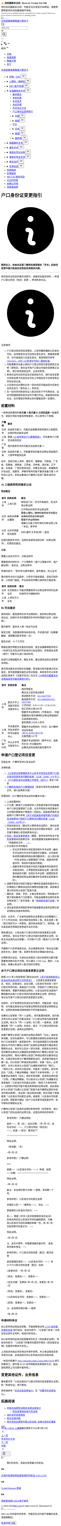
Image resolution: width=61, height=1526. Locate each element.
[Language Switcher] (30, 44)
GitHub (15, 1501)
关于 (26, 21)
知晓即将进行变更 (45, 901)
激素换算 (10, 21)
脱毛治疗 (13, 162)
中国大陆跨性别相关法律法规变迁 (24, 1408)
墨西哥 (18, 138)
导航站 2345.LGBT (37, 1475)
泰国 (17, 121)
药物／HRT (15, 77)
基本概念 (17, 94)
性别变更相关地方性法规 (24, 1411)
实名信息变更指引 (24, 1390)
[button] (30, 48)
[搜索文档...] (4, 34)
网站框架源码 (21, 1475)
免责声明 (5, 1523)
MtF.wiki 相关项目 (16, 177)
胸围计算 (19, 21)
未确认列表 (12, 183)
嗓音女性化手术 (17, 157)
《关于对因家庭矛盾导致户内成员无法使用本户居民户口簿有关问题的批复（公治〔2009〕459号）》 (33, 818)
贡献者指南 (12, 187)
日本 (17, 129)
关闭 (13, 1523)
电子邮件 (23, 1501)
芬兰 (14, 124)
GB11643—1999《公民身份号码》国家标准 (28, 361)
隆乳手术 (13, 147)
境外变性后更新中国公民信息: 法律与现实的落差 (31, 1422)
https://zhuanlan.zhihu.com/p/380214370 (36, 1361)
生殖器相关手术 (17, 91)
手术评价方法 (19, 108)
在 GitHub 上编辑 (13, 1428)
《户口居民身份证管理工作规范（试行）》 (28, 780)
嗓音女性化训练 (17, 152)
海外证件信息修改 (16, 1415)
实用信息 (13, 166)
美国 (17, 133)
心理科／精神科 (17, 81)
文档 (3, 21)
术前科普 (17, 98)
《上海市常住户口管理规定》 (26, 437)
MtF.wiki (17, 1506)
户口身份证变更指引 (22, 111)
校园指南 (11, 170)
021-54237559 (44, 696)
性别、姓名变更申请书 (18, 836)
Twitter (4, 1488)
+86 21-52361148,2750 (32, 733)
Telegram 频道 (14, 1488)
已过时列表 (12, 180)
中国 (17, 116)
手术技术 (17, 101)
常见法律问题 (13, 1418)
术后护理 (17, 105)
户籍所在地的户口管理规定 (20, 787)
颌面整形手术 (16, 143)
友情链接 (11, 173)
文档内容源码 (8, 1475)
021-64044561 (44, 699)
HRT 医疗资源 (16, 86)
